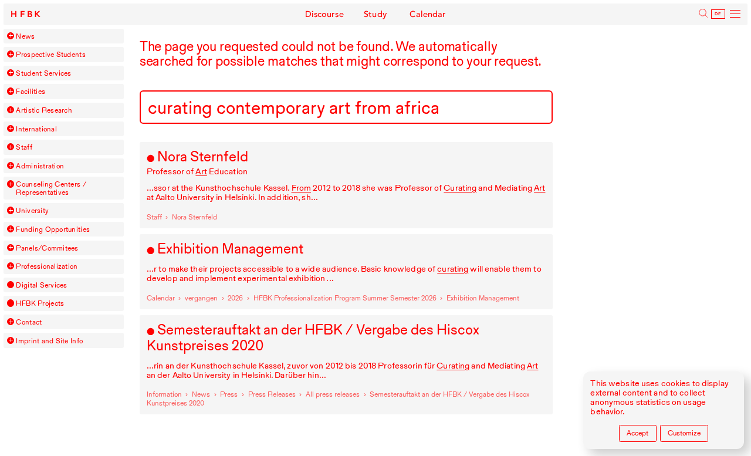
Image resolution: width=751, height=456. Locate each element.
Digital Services (41, 285)
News (25, 36)
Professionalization (46, 266)
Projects (40, 303)
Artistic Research (44, 110)
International (36, 129)
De (718, 14)
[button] (10, 35)
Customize (684, 432)
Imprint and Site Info (49, 340)
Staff (24, 147)
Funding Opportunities (53, 229)
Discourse (324, 14)
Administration (40, 166)
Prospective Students (50, 54)
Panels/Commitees (47, 248)
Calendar (428, 14)
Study (375, 14)
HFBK (27, 14)
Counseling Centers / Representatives (51, 188)
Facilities (30, 91)
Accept (637, 432)
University (32, 210)
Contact (29, 322)
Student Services (43, 73)
